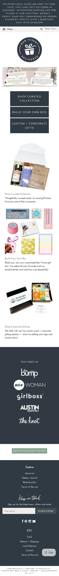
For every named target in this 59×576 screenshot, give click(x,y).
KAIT (31, 573)
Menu (9, 29)
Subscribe (46, 511)
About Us (29, 473)
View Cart (50, 28)
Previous (9, 77)
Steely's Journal (29, 477)
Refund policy (29, 482)
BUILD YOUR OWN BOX (29, 112)
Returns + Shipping (29, 541)
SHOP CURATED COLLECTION (29, 98)
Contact (29, 550)
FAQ (29, 537)
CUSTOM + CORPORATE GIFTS (29, 125)
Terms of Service (29, 486)
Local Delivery (29, 546)
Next (49, 77)
